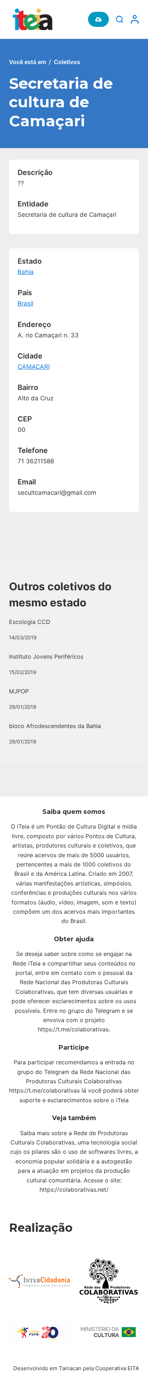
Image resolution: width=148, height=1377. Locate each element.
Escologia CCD (29, 621)
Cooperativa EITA (117, 1368)
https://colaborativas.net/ (74, 1189)
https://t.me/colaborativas (73, 1029)
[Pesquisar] (119, 19)
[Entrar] (134, 19)
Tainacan (70, 1368)
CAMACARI (34, 366)
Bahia (26, 271)
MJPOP (19, 691)
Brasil (25, 303)
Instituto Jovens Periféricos (46, 656)
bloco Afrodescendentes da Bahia (55, 725)
